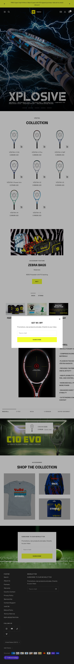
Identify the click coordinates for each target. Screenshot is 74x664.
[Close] (59, 319)
